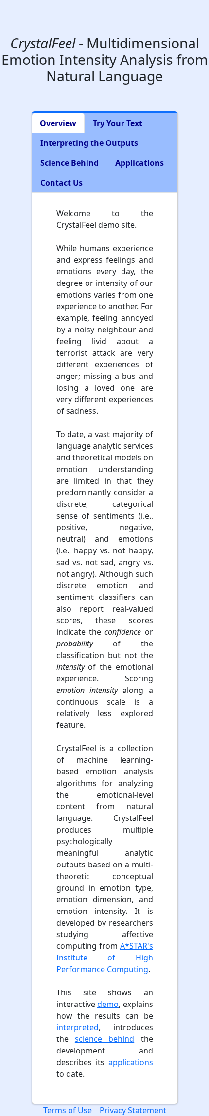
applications (130, 1062)
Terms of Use (67, 1110)
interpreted (77, 1027)
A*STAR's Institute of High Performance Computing (104, 958)
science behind (104, 1039)
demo (108, 1004)
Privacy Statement (133, 1110)
